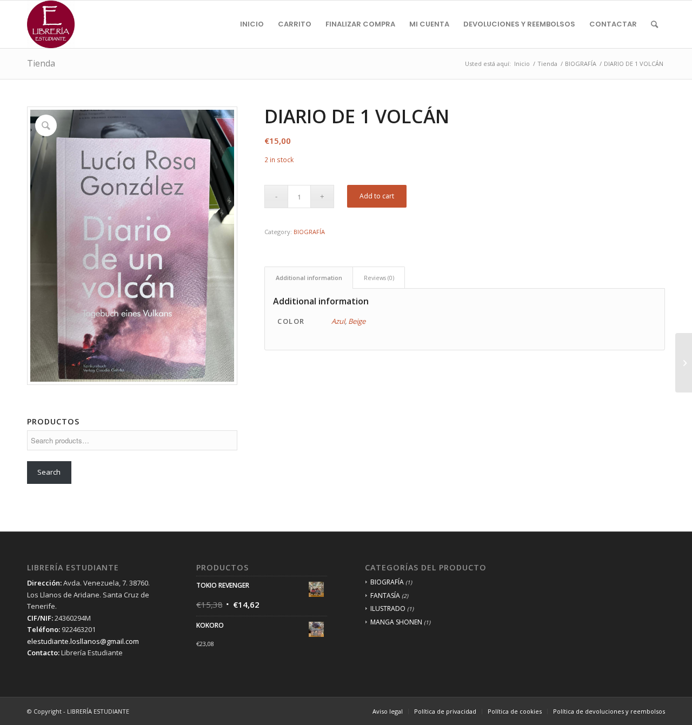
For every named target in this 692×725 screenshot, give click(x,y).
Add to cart (377, 196)
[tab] (308, 278)
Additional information (309, 278)
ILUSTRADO (387, 608)
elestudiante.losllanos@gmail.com (83, 641)
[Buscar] (654, 24)
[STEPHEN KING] (683, 363)
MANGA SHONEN (396, 622)
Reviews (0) (379, 278)
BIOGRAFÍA (309, 232)
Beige (356, 321)
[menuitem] (252, 24)
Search (49, 472)
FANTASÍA (385, 595)
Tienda (41, 63)
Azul (338, 321)
